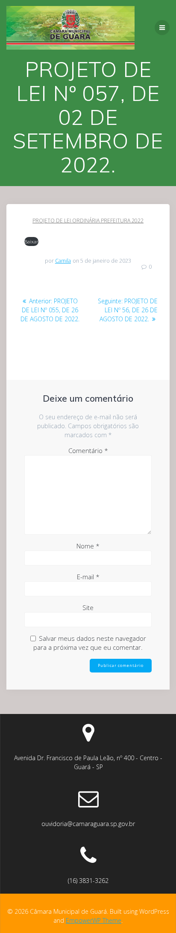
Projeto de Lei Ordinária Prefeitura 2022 (88, 220)
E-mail (88, 576)
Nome (88, 546)
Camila (63, 260)
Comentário (88, 450)
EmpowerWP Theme (93, 920)
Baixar (31, 241)
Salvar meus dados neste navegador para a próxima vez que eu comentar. (89, 643)
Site (88, 607)
